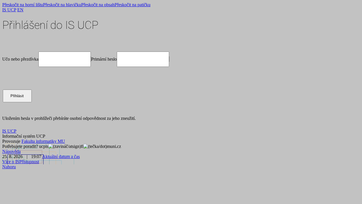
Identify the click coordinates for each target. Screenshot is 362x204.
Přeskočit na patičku (132, 4)
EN (20, 9)
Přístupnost (29, 161)
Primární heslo (104, 59)
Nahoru (9, 166)
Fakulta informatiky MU (43, 141)
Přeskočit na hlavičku (62, 4)
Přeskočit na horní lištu (22, 4)
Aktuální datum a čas (61, 156)
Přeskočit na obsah (98, 4)
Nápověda (11, 151)
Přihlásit (17, 96)
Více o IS (10, 161)
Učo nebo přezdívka (20, 59)
